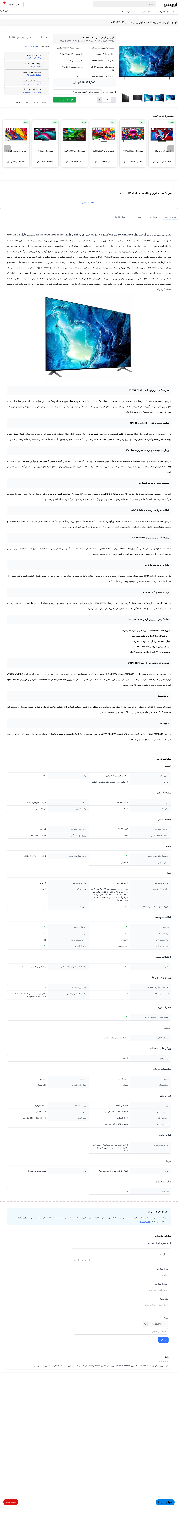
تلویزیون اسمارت (44, 284)
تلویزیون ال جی (153, 22)
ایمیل (161, 1284)
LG (42, 37)
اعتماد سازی (11, 1502)
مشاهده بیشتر (88, 202)
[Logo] (167, 4)
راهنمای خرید (137, 217)
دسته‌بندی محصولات (166, 12)
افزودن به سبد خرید (64, 99)
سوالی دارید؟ (165, 1502)
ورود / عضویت (13, 4)
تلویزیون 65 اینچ (93, 278)
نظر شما (164, 1299)
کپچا (166, 1318)
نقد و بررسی (170, 217)
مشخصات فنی (154, 217)
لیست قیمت (145, 12)
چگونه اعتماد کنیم (125, 12)
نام (162, 1269)
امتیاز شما (163, 1254)
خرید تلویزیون (129, 284)
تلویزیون (166, 22)
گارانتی (109, 92)
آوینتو (174, 22)
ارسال (163, 1339)
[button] (170, 148)
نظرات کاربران (120, 217)
